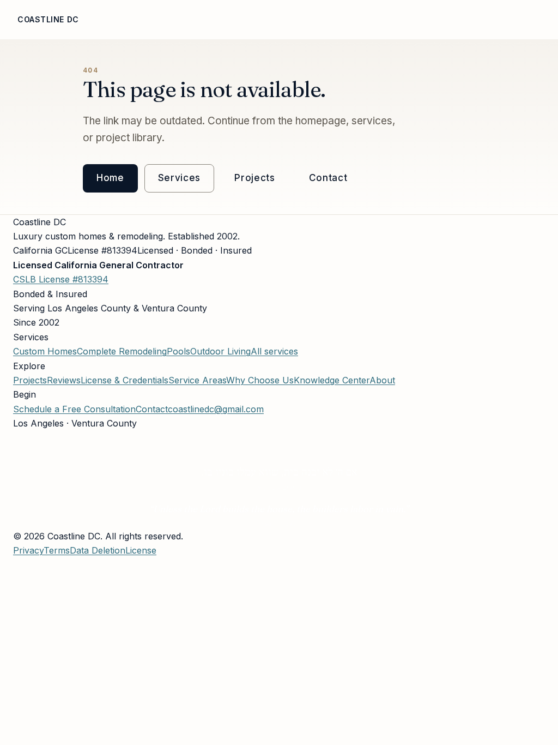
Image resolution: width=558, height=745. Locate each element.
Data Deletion (97, 550)
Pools (178, 351)
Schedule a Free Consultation (74, 409)
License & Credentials (124, 380)
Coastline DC (48, 19)
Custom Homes (45, 351)
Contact (328, 177)
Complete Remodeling (122, 351)
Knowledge (456, 19)
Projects (313, 19)
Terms (57, 550)
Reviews (361, 19)
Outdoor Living (220, 351)
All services (274, 351)
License (405, 19)
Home (106, 19)
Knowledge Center (331, 380)
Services (263, 19)
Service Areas (523, 19)
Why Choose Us (200, 19)
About (142, 19)
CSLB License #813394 (60, 279)
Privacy (28, 550)
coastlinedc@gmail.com (216, 409)
